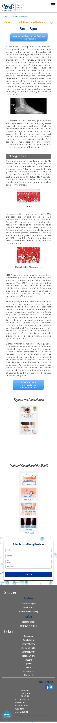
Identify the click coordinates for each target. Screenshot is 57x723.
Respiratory (28, 636)
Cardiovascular (28, 671)
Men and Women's (28, 644)
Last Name (9, 556)
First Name (9, 550)
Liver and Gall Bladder (28, 648)
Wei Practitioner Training (28, 611)
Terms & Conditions (21, 722)
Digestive (28, 663)
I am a (8, 560)
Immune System (28, 655)
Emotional (28, 659)
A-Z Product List (28, 675)
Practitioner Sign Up (28, 603)
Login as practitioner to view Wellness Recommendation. (29, 37)
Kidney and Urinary (28, 651)
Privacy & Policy (33, 722)
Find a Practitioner (28, 621)
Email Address (10, 566)
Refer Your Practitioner (28, 625)
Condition (5, 16)
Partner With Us (28, 607)
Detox (28, 667)
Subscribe (28, 574)
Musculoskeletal (28, 640)
